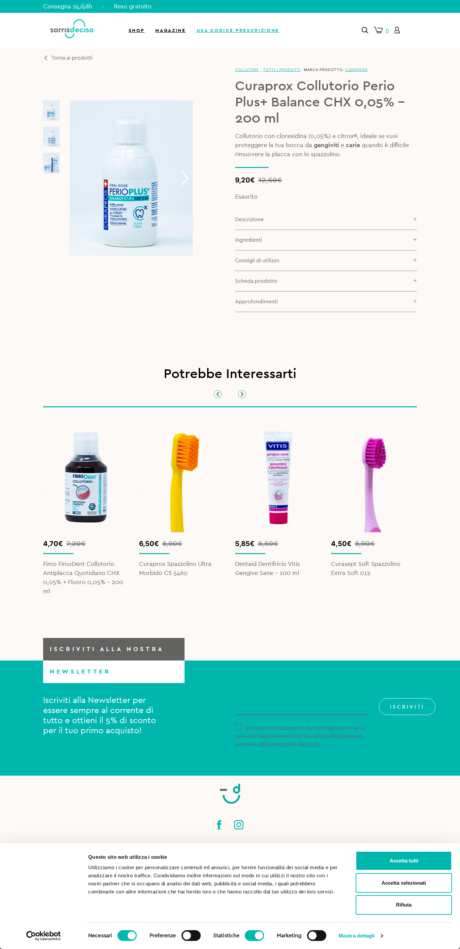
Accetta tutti (404, 860)
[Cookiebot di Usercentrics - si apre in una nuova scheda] (43, 936)
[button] (185, 178)
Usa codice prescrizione (238, 30)
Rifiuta (404, 905)
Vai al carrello (380, 91)
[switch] (191, 934)
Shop (137, 30)
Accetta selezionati (404, 883)
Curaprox (356, 70)
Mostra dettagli (357, 936)
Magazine (170, 30)
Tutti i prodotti (282, 70)
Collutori (247, 70)
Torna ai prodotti (72, 58)
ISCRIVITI (407, 707)
